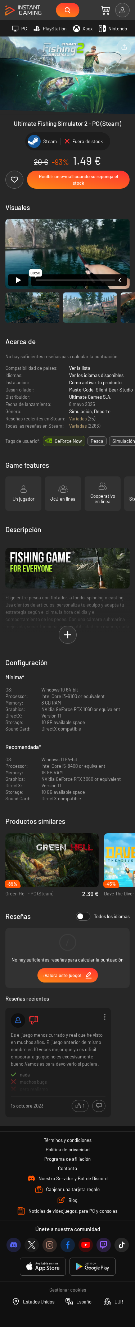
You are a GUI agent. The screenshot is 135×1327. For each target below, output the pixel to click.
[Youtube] (85, 1245)
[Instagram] (49, 1245)
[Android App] (92, 1267)
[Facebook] (67, 1245)
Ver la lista (79, 368)
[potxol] (18, 1020)
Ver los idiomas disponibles (96, 375)
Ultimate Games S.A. (90, 397)
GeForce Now (68, 441)
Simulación (80, 411)
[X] (31, 1245)
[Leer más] (58, 1061)
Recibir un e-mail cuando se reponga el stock (78, 180)
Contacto (67, 1168)
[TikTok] (121, 1245)
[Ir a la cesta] (105, 10)
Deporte (102, 411)
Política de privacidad (68, 1149)
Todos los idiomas (112, 916)
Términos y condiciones (67, 1140)
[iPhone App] (43, 1267)
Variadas (78, 418)
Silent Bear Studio (114, 390)
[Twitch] (103, 1245)
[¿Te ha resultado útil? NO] (98, 1106)
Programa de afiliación (67, 1159)
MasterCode (81, 390)
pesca (97, 441)
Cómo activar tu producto (95, 382)
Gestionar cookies (67, 1290)
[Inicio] (23, 10)
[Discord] (13, 1245)
